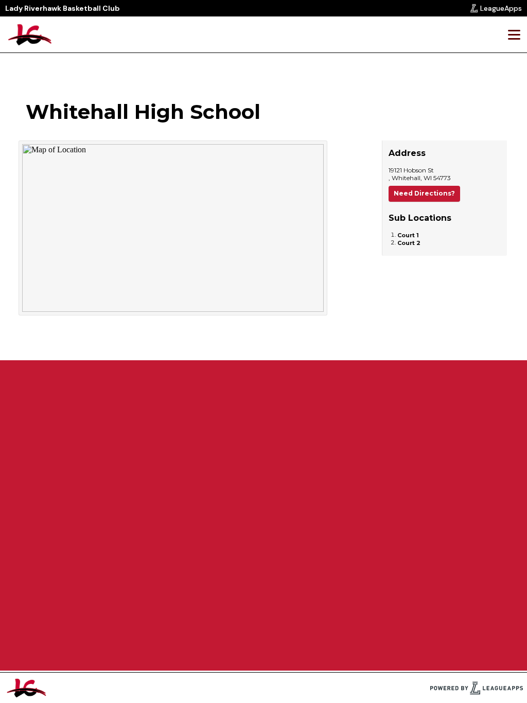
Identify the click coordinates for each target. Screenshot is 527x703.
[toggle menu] (513, 34)
